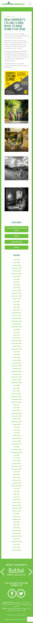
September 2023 (16, 327)
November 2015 (17, 469)
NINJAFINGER (25, 619)
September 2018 (16, 421)
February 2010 (16, 550)
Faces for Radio (16, 242)
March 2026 (16, 262)
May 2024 (16, 304)
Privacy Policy (11, 615)
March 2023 (16, 338)
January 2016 (16, 463)
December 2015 (17, 466)
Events (16, 247)
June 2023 (16, 329)
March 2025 (16, 287)
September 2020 (16, 382)
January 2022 (16, 360)
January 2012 (16, 533)
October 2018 (16, 419)
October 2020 (16, 380)
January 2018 (16, 441)
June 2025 (16, 279)
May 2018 (16, 433)
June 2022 (16, 354)
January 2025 (16, 290)
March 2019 (16, 410)
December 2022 (16, 340)
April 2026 (16, 260)
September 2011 (16, 536)
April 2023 (16, 335)
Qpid (13, 619)
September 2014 (16, 486)
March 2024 (16, 310)
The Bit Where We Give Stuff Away (16, 229)
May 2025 (16, 282)
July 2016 (16, 455)
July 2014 (16, 488)
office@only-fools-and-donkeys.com (18, 608)
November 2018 (16, 416)
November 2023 (16, 321)
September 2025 (16, 274)
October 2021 (16, 368)
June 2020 (16, 385)
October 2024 (16, 299)
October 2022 (16, 346)
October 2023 (16, 324)
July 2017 (16, 447)
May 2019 (16, 405)
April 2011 (16, 539)
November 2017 (17, 444)
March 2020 (16, 391)
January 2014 (16, 505)
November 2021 (17, 366)
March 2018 (16, 435)
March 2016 (16, 460)
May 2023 (16, 332)
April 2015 (16, 474)
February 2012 (16, 530)
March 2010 (16, 547)
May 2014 (16, 494)
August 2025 (16, 276)
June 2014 (16, 491)
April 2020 (16, 388)
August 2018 (16, 424)
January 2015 (16, 480)
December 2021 (17, 363)
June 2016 (16, 458)
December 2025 (16, 268)
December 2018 (16, 413)
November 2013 (17, 508)
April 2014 (16, 497)
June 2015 (16, 472)
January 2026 (16, 265)
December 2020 (16, 377)
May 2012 (17, 522)
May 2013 (17, 513)
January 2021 (16, 374)
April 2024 (16, 307)
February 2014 (16, 502)
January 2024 (16, 315)
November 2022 (16, 343)
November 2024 (16, 296)
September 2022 (16, 349)
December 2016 (16, 449)
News (17, 236)
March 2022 (16, 357)
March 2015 (16, 477)
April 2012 (16, 525)
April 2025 (16, 285)
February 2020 (16, 394)
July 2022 (16, 352)
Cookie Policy (21, 615)
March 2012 (16, 527)
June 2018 (16, 430)
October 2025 (16, 271)
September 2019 (16, 402)
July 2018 (16, 427)
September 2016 (16, 452)
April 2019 (16, 407)
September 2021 (16, 371)
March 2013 (16, 516)
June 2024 (16, 301)
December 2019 (16, 396)
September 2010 (16, 541)
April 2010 (16, 544)
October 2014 (16, 483)
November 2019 (16, 399)
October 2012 (16, 519)
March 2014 (16, 500)
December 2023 (16, 318)
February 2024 (16, 313)
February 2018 (16, 438)
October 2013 (16, 511)
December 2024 (16, 293)
